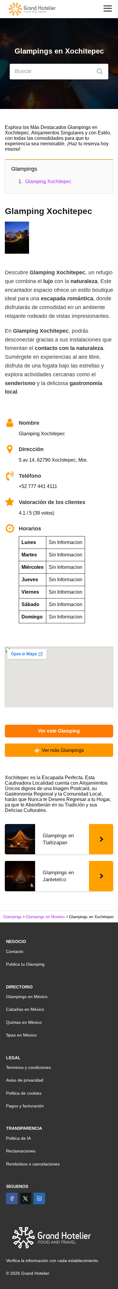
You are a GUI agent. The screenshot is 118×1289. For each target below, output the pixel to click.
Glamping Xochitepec (48, 181)
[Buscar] (97, 70)
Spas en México (21, 1035)
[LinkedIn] (39, 1198)
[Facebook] (12, 1198)
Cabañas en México (25, 1009)
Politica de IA (18, 1138)
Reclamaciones (20, 1151)
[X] (25, 1198)
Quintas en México (24, 1022)
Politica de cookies (23, 1093)
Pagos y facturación (25, 1105)
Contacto (14, 951)
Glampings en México (27, 996)
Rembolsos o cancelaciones (33, 1164)
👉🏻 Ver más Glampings (59, 750)
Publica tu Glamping (25, 964)
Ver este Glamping (59, 731)
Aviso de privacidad (24, 1080)
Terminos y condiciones (28, 1067)
